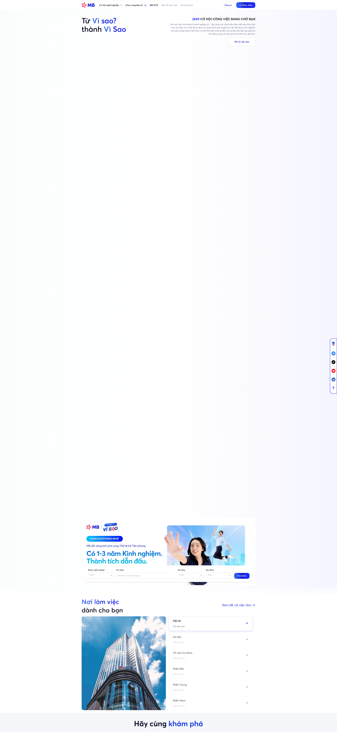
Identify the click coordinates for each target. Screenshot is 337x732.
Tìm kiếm (120, 570)
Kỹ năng (181, 570)
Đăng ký (228, 5)
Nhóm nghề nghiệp (96, 570)
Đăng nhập (247, 5)
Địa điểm (210, 570)
